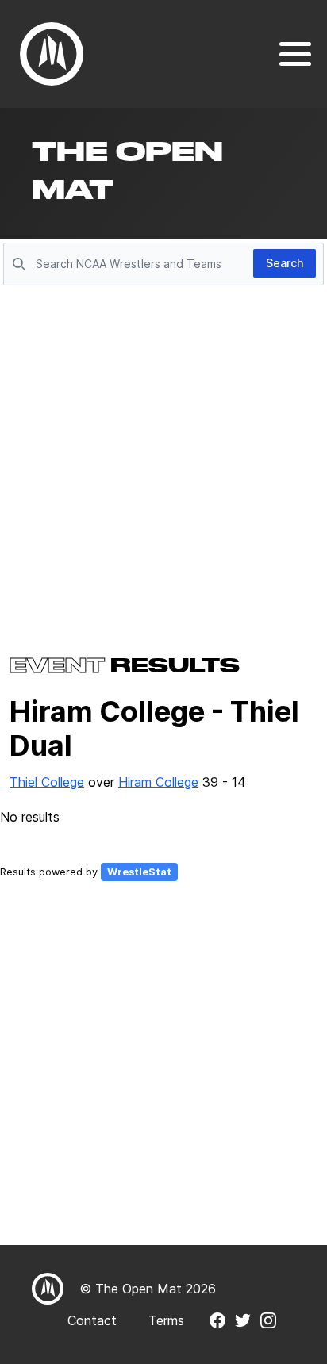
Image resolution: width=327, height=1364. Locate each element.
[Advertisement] (163, 461)
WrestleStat (139, 872)
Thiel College (47, 782)
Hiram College (158, 782)
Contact (92, 1320)
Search (284, 263)
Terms (166, 1320)
